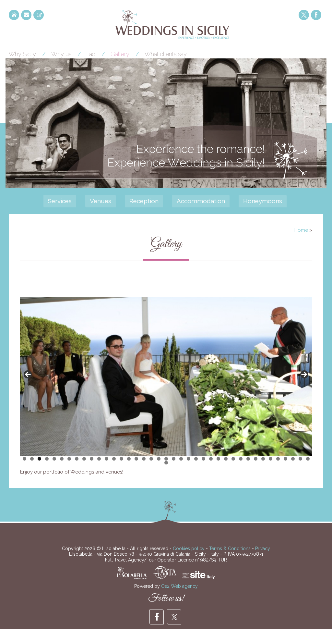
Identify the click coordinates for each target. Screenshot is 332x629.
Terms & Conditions (230, 548)
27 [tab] (218, 459)
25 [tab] (203, 459)
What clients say (166, 54)
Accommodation (201, 200)
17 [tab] (144, 459)
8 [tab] (76, 459)
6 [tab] (62, 459)
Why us (61, 54)
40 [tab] (166, 462)
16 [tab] (136, 459)
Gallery (120, 54)
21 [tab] (173, 459)
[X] (304, 15)
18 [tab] (151, 459)
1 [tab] (24, 459)
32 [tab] (255, 459)
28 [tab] (226, 459)
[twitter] (174, 617)
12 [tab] (106, 459)
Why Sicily (22, 54)
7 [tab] (69, 459)
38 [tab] (300, 459)
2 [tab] (32, 459)
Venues (100, 200)
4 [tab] (47, 459)
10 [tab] (91, 459)
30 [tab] (241, 459)
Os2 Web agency (179, 586)
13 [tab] (114, 459)
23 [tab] (188, 459)
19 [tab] (158, 459)
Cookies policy (189, 548)
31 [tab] (248, 459)
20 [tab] (166, 459)
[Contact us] (26, 15)
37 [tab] (293, 459)
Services (60, 200)
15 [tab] (129, 459)
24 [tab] (196, 459)
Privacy (262, 548)
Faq (91, 54)
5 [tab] (54, 459)
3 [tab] (39, 459)
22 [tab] (181, 459)
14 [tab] (121, 459)
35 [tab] (278, 459)
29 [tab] (233, 459)
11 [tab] (99, 459)
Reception (144, 200)
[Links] (38, 15)
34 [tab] (270, 459)
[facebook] (316, 15)
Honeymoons (262, 200)
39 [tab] (308, 459)
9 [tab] (84, 459)
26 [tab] (211, 459)
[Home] (14, 15)
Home (301, 230)
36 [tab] (285, 459)
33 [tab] (263, 459)
